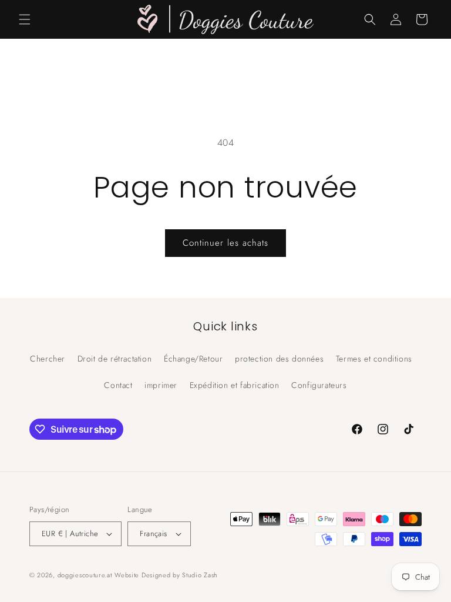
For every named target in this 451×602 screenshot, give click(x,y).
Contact (118, 385)
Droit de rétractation (115, 358)
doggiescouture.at (85, 575)
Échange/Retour (193, 358)
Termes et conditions (374, 358)
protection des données (279, 358)
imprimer (160, 385)
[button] (25, 19)
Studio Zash (200, 575)
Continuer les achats (225, 242)
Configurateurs (318, 385)
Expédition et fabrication (235, 385)
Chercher (47, 358)
